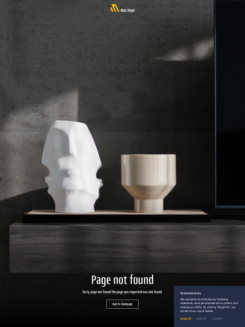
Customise (217, 319)
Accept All (185, 319)
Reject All (201, 319)
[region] (209, 306)
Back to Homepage (122, 304)
